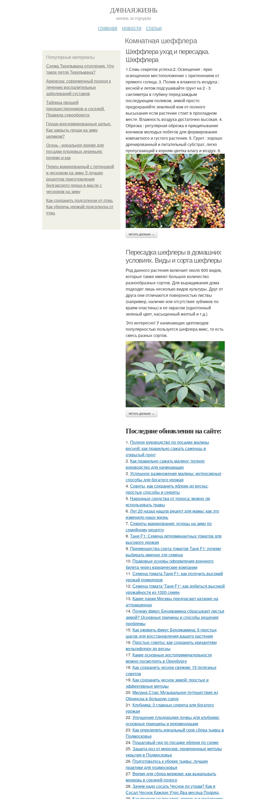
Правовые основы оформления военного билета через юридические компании (170, 564)
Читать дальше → (142, 234)
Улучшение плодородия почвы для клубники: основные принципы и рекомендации (173, 720)
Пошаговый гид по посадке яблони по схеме (175, 742)
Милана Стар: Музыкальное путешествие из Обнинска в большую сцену (172, 695)
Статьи (154, 27)
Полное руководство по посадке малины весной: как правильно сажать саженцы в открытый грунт (167, 448)
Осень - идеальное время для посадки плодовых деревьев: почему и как (75, 151)
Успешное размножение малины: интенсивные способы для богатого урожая (173, 476)
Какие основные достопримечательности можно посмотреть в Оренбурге (169, 658)
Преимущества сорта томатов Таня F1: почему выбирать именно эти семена (173, 551)
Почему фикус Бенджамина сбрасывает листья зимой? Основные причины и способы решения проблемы (175, 617)
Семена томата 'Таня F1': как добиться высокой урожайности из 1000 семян (175, 589)
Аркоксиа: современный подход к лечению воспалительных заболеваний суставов (78, 87)
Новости (131, 27)
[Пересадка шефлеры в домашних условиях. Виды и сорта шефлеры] (175, 374)
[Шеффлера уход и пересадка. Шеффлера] (175, 191)
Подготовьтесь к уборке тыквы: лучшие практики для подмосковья (167, 764)
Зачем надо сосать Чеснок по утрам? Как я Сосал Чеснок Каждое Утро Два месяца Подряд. (173, 789)
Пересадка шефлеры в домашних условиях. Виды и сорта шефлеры (174, 256)
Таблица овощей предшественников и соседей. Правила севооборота (75, 108)
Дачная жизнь (133, 9)
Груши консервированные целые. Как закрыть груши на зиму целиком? (78, 130)
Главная (107, 27)
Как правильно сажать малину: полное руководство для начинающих (165, 464)
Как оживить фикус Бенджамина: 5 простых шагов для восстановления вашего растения (171, 633)
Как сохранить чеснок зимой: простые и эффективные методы (167, 683)
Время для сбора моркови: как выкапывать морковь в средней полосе (171, 777)
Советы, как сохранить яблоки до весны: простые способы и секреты (167, 489)
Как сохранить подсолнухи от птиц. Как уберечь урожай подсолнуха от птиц (79, 206)
